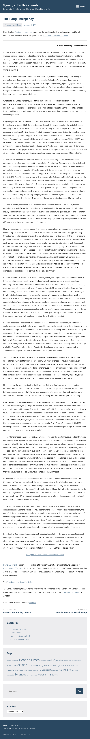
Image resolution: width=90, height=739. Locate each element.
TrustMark (7, 728)
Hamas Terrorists (18, 670)
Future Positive (16, 632)
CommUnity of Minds (12, 25)
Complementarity (76, 660)
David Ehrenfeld (10, 565)
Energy (57, 666)
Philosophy (55, 670)
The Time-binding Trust (19, 639)
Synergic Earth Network (20, 5)
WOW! (56, 675)
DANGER (34, 665)
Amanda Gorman (11, 660)
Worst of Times (46, 674)
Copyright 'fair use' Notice (12, 725)
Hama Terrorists (28, 670)
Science (19, 674)
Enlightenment (67, 665)
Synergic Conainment (31, 675)
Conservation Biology (12, 568)
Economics (49, 665)
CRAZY (9, 666)
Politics (67, 669)
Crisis (14, 665)
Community (67, 660)
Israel (34, 670)
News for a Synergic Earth (20, 636)
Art (17, 660)
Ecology (41, 666)
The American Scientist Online (55, 35)
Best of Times (29, 660)
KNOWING (38, 670)
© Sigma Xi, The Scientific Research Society (45, 554)
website (32, 602)
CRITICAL (23, 665)
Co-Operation (57, 660)
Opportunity (47, 670)
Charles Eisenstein (45, 660)
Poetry (61, 670)
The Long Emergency (24, 32)
